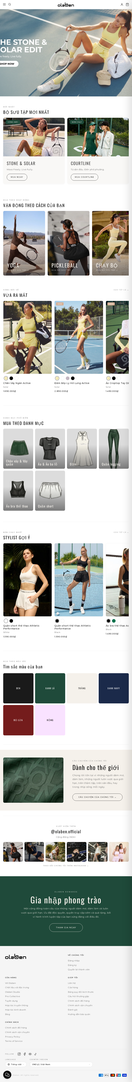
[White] (16, 378)
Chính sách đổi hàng (79, 1001)
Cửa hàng (73, 987)
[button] (127, 4)
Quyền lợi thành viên (79, 969)
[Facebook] (24, 1054)
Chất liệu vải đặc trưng (17, 987)
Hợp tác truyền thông (16, 1005)
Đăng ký (72, 965)
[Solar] (6, 378)
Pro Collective (12, 996)
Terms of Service (14, 1041)
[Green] (114, 621)
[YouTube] (30, 1054)
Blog (7, 1014)
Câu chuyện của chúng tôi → (97, 797)
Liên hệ (71, 983)
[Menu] (4, 5)
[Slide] (66, 52)
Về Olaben (10, 983)
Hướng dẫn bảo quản (79, 1014)
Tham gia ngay (66, 927)
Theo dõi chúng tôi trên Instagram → (66, 866)
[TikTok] (35, 1054)
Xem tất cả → (121, 290)
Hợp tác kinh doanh (15, 1010)
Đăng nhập (74, 960)
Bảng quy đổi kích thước (81, 992)
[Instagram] (19, 1054)
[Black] (11, 378)
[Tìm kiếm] (9, 4)
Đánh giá (72, 1010)
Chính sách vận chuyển (80, 1005)
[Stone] (68, 378)
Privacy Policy (12, 1036)
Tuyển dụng (11, 1001)
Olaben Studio (12, 992)
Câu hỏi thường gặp (78, 996)
